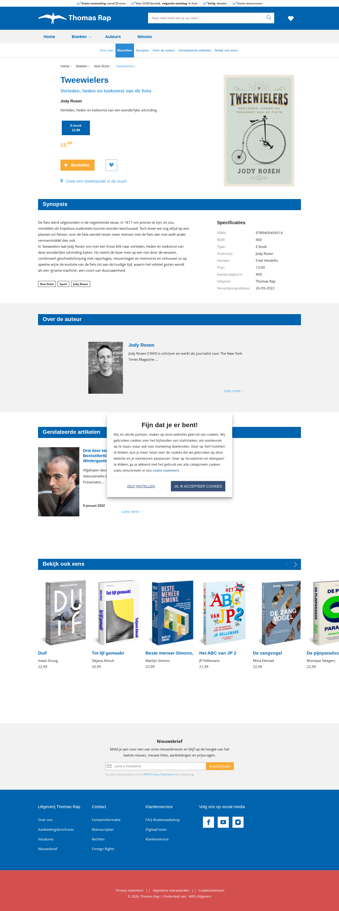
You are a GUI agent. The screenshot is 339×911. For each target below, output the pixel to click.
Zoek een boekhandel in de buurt (96, 181)
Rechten (98, 839)
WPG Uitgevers (200, 896)
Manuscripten (103, 829)
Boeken (79, 36)
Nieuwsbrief (47, 848)
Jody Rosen (80, 284)
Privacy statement (129, 890)
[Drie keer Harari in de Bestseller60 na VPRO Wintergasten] (93, 481)
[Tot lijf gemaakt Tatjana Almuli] (116, 624)
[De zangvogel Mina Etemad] (277, 624)
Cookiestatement (211, 890)
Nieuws (144, 36)
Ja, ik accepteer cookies (198, 486)
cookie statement (166, 470)
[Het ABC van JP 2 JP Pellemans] (223, 624)
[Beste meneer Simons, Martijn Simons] (170, 624)
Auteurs (113, 36)
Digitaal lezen (156, 829)
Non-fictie (47, 284)
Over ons (45, 819)
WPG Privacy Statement (158, 774)
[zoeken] (269, 18)
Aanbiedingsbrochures (56, 829)
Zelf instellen (141, 486)
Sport (63, 284)
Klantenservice (157, 839)
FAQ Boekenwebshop (163, 819)
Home (49, 36)
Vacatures (46, 839)
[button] (295, 565)
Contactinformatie (106, 819)
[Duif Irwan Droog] (62, 624)
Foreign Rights (103, 848)
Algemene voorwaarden (171, 890)
